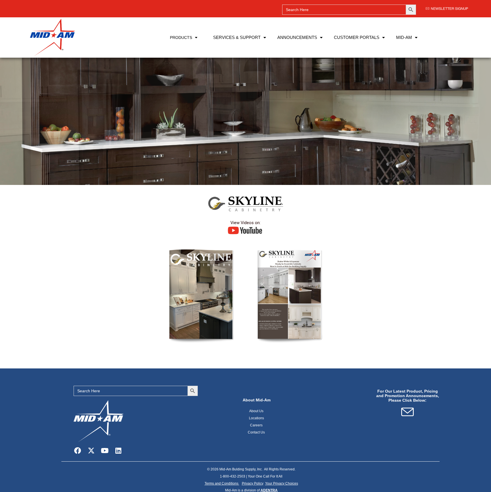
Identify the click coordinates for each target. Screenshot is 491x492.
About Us (256, 411)
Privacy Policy (252, 483)
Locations (257, 418)
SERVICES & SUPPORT (237, 37)
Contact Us (256, 432)
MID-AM (404, 37)
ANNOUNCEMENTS (297, 37)
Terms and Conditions (222, 483)
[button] (281, 483)
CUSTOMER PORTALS (356, 37)
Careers (256, 425)
